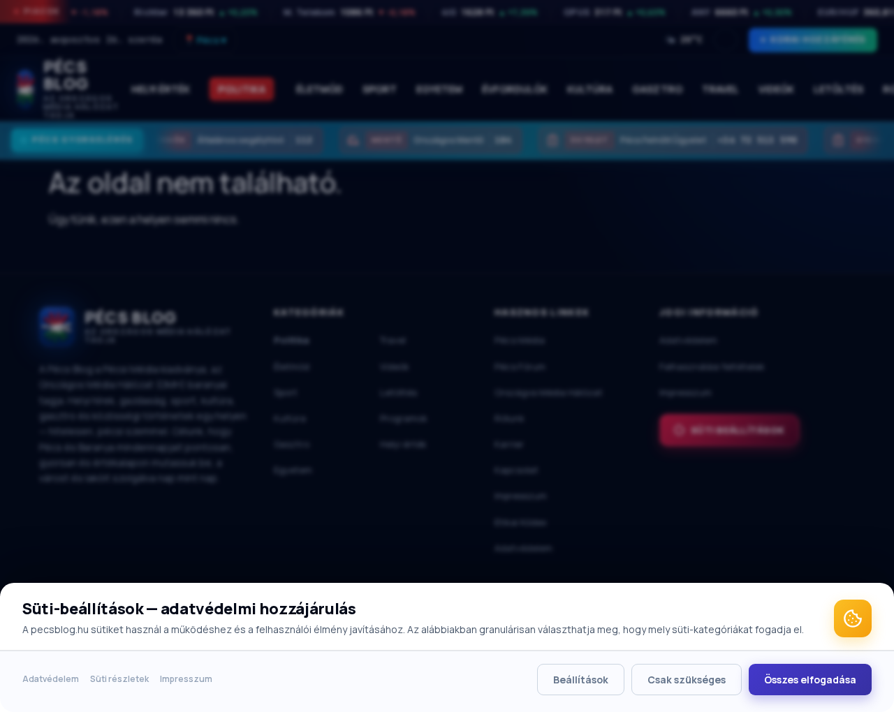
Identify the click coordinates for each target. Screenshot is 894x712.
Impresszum (186, 679)
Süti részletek (119, 679)
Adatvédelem (50, 679)
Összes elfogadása (810, 679)
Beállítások (580, 679)
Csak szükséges (686, 679)
